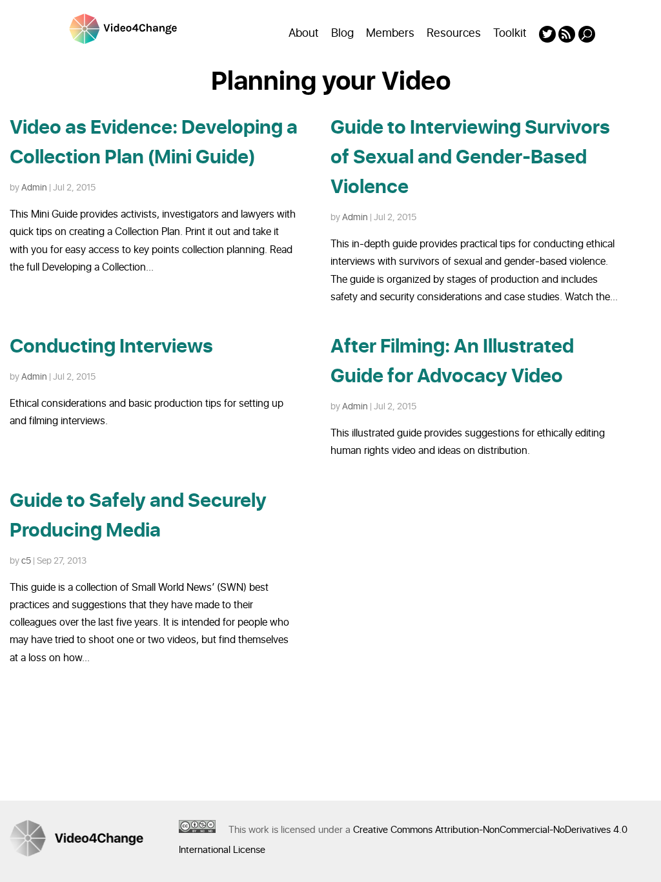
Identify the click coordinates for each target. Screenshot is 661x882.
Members (390, 33)
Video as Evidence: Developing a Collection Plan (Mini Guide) (154, 142)
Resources (454, 33)
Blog (342, 33)
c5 (26, 561)
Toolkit (510, 33)
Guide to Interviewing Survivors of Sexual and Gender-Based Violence (470, 157)
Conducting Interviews (111, 347)
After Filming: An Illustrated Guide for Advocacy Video (452, 361)
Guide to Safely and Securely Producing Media (138, 516)
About (304, 33)
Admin (34, 187)
